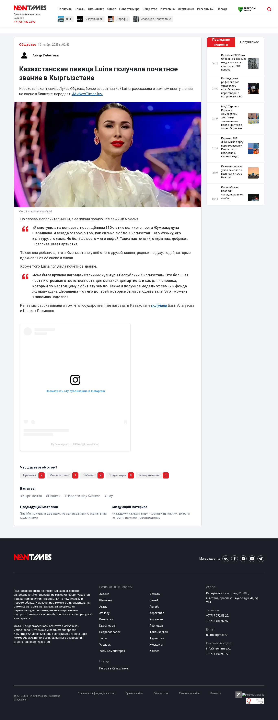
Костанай (156, 619)
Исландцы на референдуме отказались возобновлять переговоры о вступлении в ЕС (231, 87)
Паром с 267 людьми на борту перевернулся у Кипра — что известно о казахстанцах (232, 147)
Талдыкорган (159, 632)
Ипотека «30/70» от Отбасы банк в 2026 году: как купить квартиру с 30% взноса (233, 62)
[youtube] (252, 558)
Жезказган (157, 644)
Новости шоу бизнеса (83, 496)
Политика (65, 9)
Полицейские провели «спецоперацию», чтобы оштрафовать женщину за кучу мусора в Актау (232, 198)
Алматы (155, 594)
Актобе (154, 606)
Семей (154, 600)
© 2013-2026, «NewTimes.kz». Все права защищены (37, 698)
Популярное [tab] (249, 42)
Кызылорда (107, 625)
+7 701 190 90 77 (217, 654)
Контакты (215, 693)
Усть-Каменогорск (112, 651)
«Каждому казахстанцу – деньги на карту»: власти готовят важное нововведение (151, 515)
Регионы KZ (205, 9)
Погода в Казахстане (113, 668)
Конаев (155, 651)
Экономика (96, 9)
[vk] (225, 558)
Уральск (105, 644)
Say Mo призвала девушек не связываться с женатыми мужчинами (63, 515)
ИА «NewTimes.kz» (87, 94)
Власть (80, 9)
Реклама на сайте (189, 693)
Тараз (103, 638)
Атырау (104, 613)
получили (159, 305)
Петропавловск (109, 632)
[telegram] (260, 558)
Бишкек (54, 496)
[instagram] (243, 558)
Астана (104, 594)
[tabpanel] (235, 127)
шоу (109, 496)
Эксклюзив (186, 9)
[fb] (234, 558)
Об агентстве (160, 693)
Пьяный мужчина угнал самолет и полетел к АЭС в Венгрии (231, 172)
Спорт (111, 9)
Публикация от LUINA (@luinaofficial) (75, 444)
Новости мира (129, 9)
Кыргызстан (32, 496)
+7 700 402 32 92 (217, 621)
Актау (103, 606)
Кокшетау (106, 619)
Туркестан (157, 638)
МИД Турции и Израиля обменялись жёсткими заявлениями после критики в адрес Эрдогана (231, 117)
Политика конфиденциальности (96, 693)
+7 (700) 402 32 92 (24, 21)
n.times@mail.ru (217, 634)
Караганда (157, 613)
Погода (222, 9)
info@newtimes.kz (218, 648)
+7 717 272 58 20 (217, 615)
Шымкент (105, 600)
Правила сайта (134, 693)
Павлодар (156, 625)
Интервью (167, 9)
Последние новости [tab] (221, 42)
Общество (149, 9)
